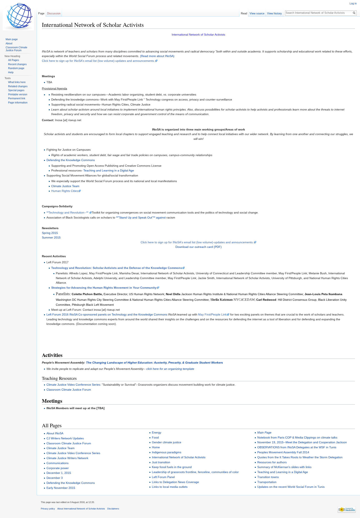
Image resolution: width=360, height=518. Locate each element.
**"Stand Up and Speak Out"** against (141, 217)
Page (41, 13)
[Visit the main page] (18, 16)
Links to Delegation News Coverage (175, 482)
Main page (12, 39)
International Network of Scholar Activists (178, 457)
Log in (353, 3)
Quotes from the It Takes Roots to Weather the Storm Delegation (299, 457)
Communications (57, 463)
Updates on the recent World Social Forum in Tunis (291, 486)
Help (11, 72)
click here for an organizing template (170, 368)
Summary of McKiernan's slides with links (284, 467)
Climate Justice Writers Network (67, 458)
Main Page (264, 432)
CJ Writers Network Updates (65, 438)
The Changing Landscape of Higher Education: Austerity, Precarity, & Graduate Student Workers (154, 362)
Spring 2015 (50, 233)
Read (244, 13)
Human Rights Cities (64, 191)
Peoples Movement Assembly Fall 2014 (283, 452)
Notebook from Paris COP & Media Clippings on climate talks (297, 437)
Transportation (266, 482)
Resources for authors (272, 462)
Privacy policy (48, 508)
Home (156, 447)
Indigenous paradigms (166, 452)
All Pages (13, 60)
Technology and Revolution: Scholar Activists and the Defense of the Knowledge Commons (116, 268)
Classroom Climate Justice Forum (68, 389)
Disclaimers (113, 508)
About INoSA (54, 433)
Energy (156, 432)
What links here (17, 82)
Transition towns (268, 477)
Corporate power (57, 468)
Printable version (17, 94)
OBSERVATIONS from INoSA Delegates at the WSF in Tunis (296, 447)
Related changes (18, 86)
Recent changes (17, 64)
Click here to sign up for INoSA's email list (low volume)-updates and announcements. (98, 60)
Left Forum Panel (163, 477)
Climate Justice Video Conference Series (73, 384)
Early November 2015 (60, 487)
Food (155, 437)
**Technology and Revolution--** (67, 212)
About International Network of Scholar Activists (81, 508)
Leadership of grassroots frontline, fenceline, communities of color (195, 472)
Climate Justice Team (65, 186)
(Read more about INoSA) (156, 56)
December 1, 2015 (58, 473)
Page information (18, 102)
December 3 (54, 477)
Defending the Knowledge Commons (70, 160)
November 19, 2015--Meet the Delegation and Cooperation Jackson (302, 442)
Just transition (161, 462)
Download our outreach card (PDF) (198, 246)
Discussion (53, 13)
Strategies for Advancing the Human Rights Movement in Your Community (103, 287)
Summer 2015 (51, 237)
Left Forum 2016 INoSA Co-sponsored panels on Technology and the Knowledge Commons (106, 314)
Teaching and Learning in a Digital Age (108, 170)
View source (257, 13)
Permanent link (16, 98)
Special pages (16, 90)
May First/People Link (212, 314)
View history (274, 13)
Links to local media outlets (170, 486)
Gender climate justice (166, 442)
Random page (16, 68)
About (9, 43)
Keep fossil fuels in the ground (172, 467)
